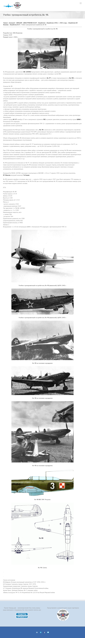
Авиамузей (12, 23)
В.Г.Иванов (6, 175)
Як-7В (41, 130)
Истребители (41, 23)
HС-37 (15, 119)
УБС (44, 119)
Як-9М (71, 78)
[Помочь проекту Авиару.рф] (22, 613)
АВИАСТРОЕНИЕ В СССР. (30, 23)
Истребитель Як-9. (15, 24)
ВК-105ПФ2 (27, 72)
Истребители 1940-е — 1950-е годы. (57, 23)
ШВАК (79, 119)
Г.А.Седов (26, 175)
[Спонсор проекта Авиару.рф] (63, 615)
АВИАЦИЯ (19, 23)
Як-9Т (49, 78)
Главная (5, 23)
